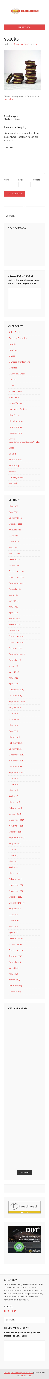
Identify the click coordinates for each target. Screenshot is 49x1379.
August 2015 (15, 962)
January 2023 (15, 518)
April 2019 (13, 731)
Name (7, 180)
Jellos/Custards (16, 403)
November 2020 (16, 642)
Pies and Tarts (15, 433)
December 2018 (16, 755)
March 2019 (14, 737)
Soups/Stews (15, 459)
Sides (11, 448)
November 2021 (16, 577)
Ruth (35, 44)
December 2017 (16, 820)
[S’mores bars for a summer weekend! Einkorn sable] (24, 1081)
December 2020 (16, 636)
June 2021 (13, 601)
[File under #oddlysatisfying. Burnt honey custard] (24, 1022)
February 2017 (15, 879)
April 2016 (13, 932)
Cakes (12, 356)
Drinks (12, 385)
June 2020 (14, 672)
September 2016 (17, 903)
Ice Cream (14, 397)
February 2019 (16, 743)
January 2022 (15, 565)
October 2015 (15, 956)
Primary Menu (24, 27)
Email (21, 180)
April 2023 (13, 512)
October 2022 (15, 524)
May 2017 (13, 861)
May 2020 (13, 678)
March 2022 (14, 553)
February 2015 (15, 986)
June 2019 (14, 719)
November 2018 (16, 761)
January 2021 (15, 630)
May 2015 (13, 974)
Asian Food (14, 332)
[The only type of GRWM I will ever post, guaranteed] (24, 1139)
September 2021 (16, 583)
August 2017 (15, 843)
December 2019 (16, 689)
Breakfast (13, 350)
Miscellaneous (16, 421)
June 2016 (14, 920)
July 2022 (13, 536)
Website (36, 180)
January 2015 (15, 991)
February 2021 (15, 624)
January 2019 (15, 749)
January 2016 (15, 944)
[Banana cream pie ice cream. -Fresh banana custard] (24, 1120)
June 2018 (14, 784)
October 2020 (15, 648)
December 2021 (16, 571)
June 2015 (13, 968)
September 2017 (16, 837)
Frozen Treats (15, 391)
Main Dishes (14, 415)
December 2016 (16, 885)
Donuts (12, 379)
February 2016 (16, 938)
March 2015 (14, 980)
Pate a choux (15, 427)
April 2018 (13, 796)
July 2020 (13, 666)
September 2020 (17, 654)
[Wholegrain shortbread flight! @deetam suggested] (24, 1159)
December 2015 (16, 950)
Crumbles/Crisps (17, 374)
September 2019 (17, 701)
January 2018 (15, 814)
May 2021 (13, 607)
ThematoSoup (25, 1375)
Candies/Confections (19, 362)
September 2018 (17, 772)
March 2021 (14, 618)
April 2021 (13, 612)
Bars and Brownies (18, 338)
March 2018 (14, 802)
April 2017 (13, 867)
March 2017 (14, 873)
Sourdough (14, 465)
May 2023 (13, 506)
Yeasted (13, 483)
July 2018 (13, 778)
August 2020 (15, 660)
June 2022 (14, 541)
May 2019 (13, 725)
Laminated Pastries (18, 409)
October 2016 (15, 897)
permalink (8, 99)
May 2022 (13, 547)
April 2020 (14, 683)
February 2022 (16, 559)
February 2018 (15, 808)
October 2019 (15, 695)
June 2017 (13, 855)
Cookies (13, 368)
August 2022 (15, 530)
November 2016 (16, 891)
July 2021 (13, 595)
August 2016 (15, 908)
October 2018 (15, 766)
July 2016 (13, 914)
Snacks (12, 454)
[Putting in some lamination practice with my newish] (24, 1061)
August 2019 (15, 707)
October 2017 (15, 832)
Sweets (12, 471)
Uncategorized (16, 477)
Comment (9, 147)
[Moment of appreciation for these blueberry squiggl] (24, 1100)
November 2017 (16, 826)
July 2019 (13, 713)
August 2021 (15, 589)
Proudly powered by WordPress (18, 1373)
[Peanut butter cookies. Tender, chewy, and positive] (24, 1042)
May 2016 (13, 926)
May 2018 (13, 790)
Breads (12, 344)
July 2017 (13, 849)
